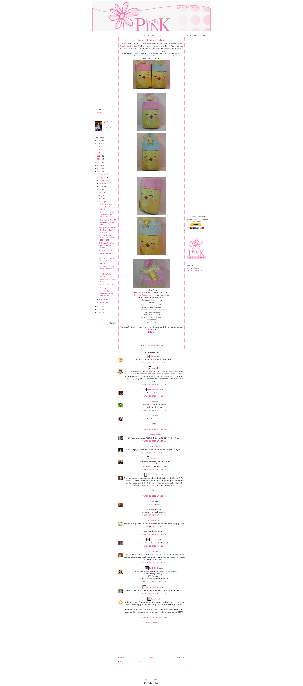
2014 (99, 165)
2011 (99, 306)
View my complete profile (107, 128)
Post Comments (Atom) (136, 662)
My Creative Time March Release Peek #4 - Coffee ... (106, 245)
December (103, 174)
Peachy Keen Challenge (128, 46)
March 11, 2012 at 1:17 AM (154, 429)
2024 (99, 147)
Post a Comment (151, 623)
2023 (99, 150)
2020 (99, 159)
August (101, 186)
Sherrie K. (153, 458)
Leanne (153, 599)
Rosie (154, 501)
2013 (99, 168)
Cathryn (109, 121)
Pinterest (98, 112)
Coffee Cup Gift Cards (106, 288)
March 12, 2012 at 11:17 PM (154, 582)
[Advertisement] (105, 68)
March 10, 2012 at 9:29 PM (154, 410)
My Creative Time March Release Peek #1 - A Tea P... (106, 268)
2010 (99, 309)
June (101, 193)
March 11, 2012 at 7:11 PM (154, 469)
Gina (153, 401)
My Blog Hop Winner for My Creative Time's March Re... (106, 230)
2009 (99, 312)
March (101, 202)
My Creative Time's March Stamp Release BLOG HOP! (107, 238)
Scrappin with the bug (153, 587)
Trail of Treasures (153, 475)
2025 (99, 144)
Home (152, 657)
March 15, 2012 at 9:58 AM (154, 593)
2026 (99, 140)
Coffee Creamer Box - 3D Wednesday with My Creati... (107, 222)
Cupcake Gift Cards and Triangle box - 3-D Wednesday (106, 214)
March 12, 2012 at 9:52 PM (154, 546)
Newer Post (122, 657)
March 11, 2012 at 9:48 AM (154, 453)
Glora (153, 368)
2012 (99, 171)
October (102, 180)
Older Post (181, 657)
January (102, 302)
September (103, 183)
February (102, 299)
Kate (153, 415)
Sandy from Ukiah (153, 390)
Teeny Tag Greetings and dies (144, 295)
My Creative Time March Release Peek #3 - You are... (106, 253)
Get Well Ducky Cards (106, 285)
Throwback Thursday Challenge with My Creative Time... (105, 293)
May (100, 196)
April (101, 199)
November (103, 177)
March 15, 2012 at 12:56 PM (154, 617)
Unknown (153, 356)
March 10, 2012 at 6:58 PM (154, 363)
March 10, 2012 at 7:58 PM (154, 384)
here (131, 56)
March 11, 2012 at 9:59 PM (154, 496)
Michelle (153, 520)
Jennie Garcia (153, 568)
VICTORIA (153, 539)
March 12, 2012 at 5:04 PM (154, 515)
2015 (99, 162)
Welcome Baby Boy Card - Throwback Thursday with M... (107, 207)
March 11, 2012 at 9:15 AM (154, 441)
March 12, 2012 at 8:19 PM (154, 534)
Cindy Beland (153, 435)
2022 (99, 153)
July (100, 189)
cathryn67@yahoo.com (195, 270)
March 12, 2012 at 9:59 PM (154, 563)
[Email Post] (161, 345)
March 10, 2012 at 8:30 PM (154, 396)
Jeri (153, 551)
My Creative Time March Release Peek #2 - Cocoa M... (106, 261)
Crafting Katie (153, 446)
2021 (99, 156)
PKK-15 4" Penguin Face (142, 292)
